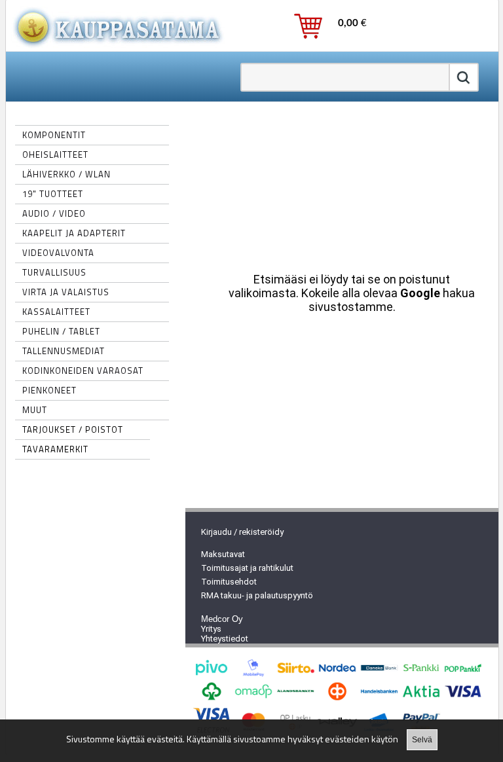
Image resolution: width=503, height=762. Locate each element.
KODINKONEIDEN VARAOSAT (82, 370)
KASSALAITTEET (56, 311)
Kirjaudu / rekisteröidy (242, 532)
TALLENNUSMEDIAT (63, 350)
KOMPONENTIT (54, 134)
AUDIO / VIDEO (54, 213)
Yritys (211, 629)
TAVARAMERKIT (55, 449)
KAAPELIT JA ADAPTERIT (74, 233)
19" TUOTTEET (52, 193)
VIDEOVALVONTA (58, 252)
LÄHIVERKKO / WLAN (66, 174)
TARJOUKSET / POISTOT (72, 429)
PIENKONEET (49, 390)
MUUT (34, 409)
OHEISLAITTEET (55, 154)
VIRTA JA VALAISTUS (65, 292)
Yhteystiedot (224, 639)
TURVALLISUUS (54, 272)
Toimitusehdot (229, 582)
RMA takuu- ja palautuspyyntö (257, 595)
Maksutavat (223, 554)
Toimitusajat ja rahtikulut (247, 568)
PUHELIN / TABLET (61, 331)
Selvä (422, 739)
